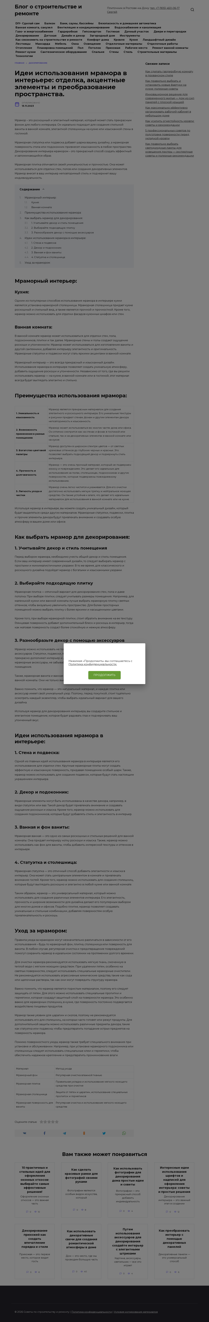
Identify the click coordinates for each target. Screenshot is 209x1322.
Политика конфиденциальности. (93, 664)
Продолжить (104, 675)
